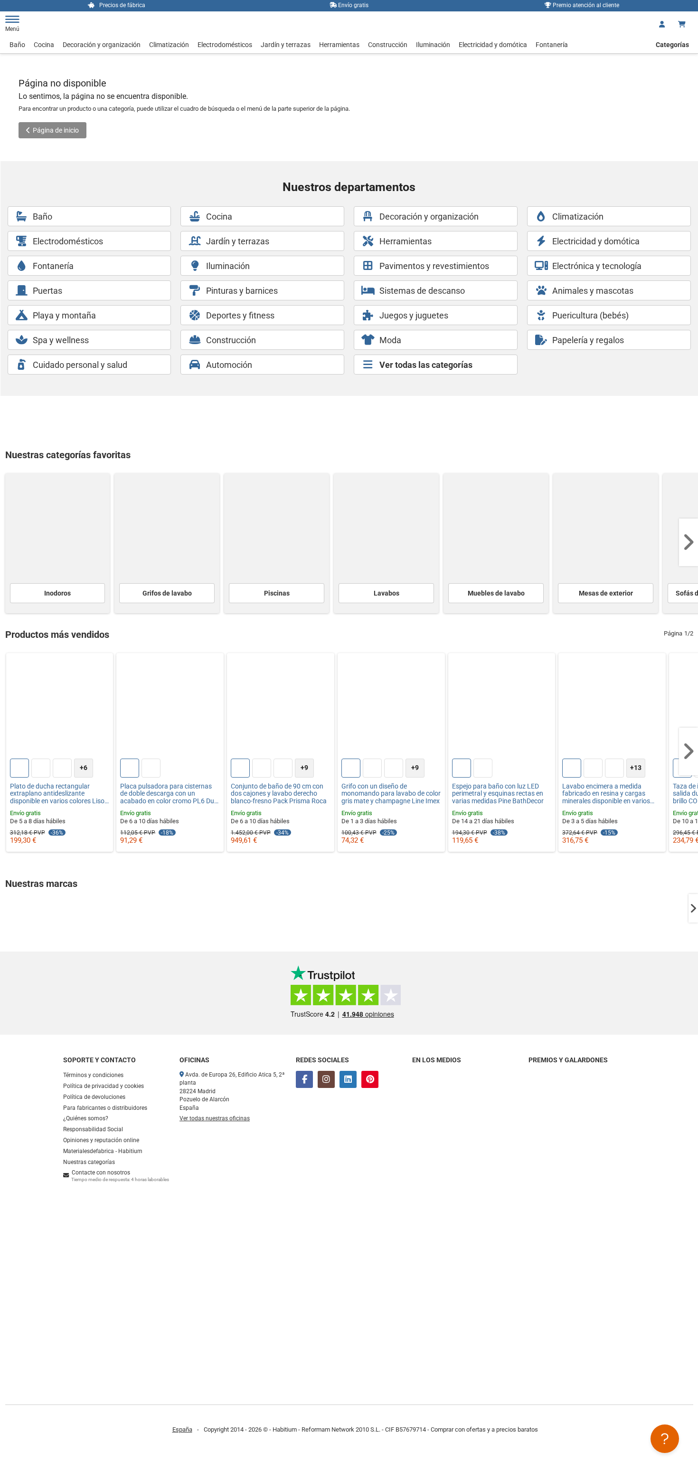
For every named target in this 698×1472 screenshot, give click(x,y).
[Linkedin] (348, 1079)
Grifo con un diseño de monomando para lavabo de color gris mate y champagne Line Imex (391, 794)
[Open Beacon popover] (665, 1438)
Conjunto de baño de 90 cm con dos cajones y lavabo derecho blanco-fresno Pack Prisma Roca (279, 794)
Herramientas (339, 44)
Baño (17, 44)
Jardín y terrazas (286, 44)
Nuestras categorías (89, 1162)
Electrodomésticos (225, 44)
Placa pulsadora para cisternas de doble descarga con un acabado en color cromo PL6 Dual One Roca (169, 794)
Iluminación (433, 44)
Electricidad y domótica (493, 44)
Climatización (169, 44)
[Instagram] (326, 1079)
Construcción (387, 44)
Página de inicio (56, 130)
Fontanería (552, 44)
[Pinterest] (369, 1079)
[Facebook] (304, 1079)
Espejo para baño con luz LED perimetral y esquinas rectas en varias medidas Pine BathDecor (498, 794)
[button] (688, 542)
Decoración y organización (102, 44)
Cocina (44, 44)
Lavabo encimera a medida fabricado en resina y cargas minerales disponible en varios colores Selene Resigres (606, 794)
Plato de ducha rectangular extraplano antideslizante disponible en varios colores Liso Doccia (57, 794)
